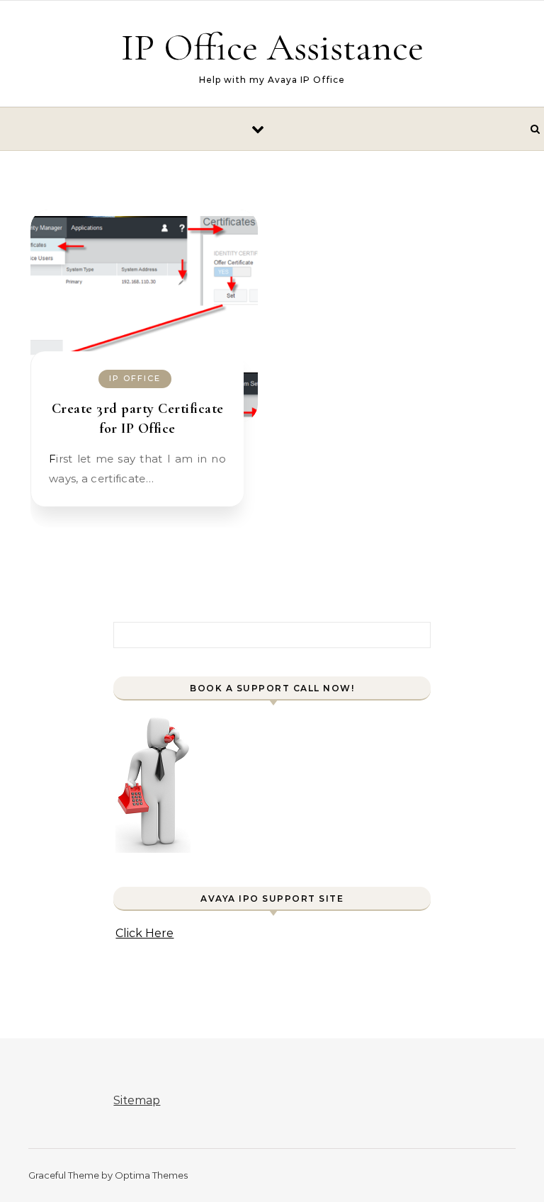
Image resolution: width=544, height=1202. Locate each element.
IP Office (135, 378)
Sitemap (136, 1100)
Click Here (144, 933)
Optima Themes (151, 1175)
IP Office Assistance (272, 47)
